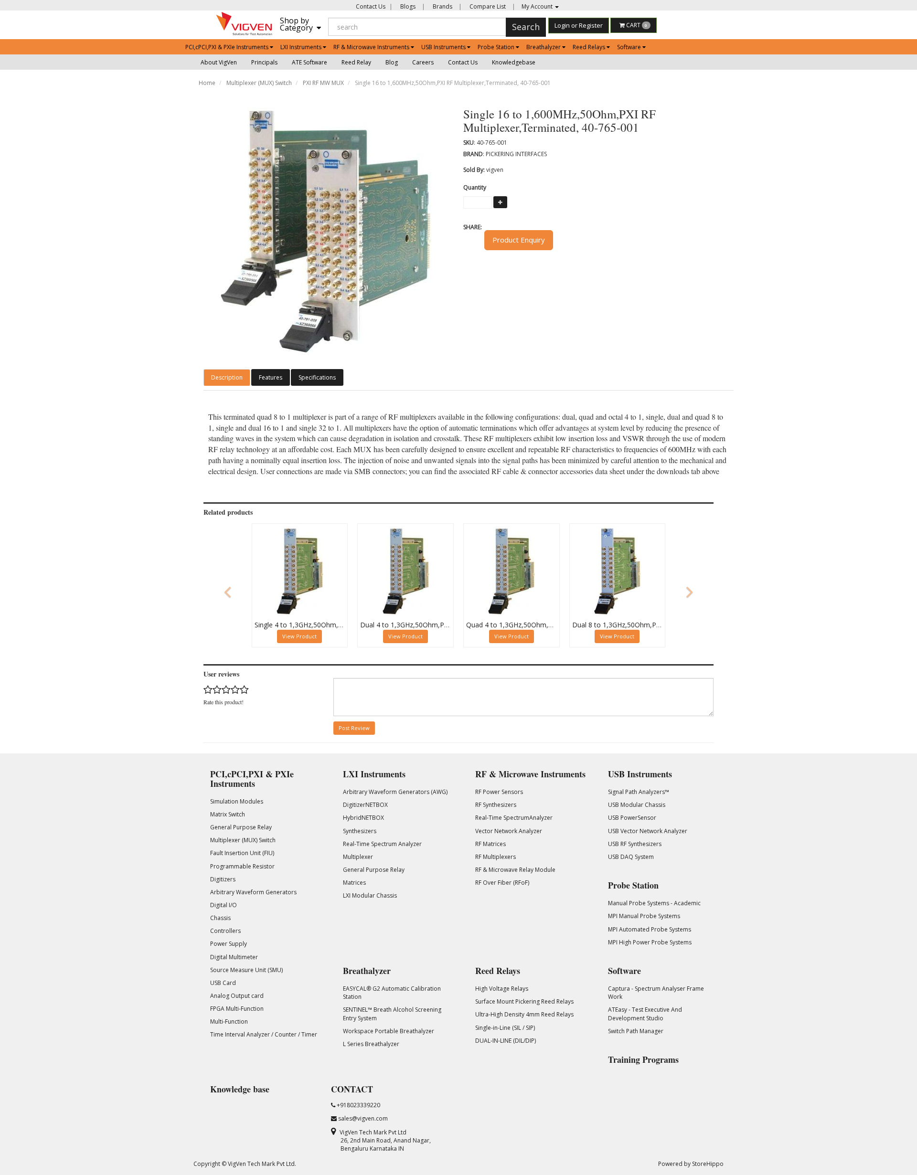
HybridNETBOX (363, 818)
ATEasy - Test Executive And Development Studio (645, 1014)
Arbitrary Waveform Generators (253, 892)
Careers (423, 62)
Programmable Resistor (242, 866)
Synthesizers (359, 831)
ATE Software (309, 62)
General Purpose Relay (241, 827)
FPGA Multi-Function (237, 1009)
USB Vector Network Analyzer (647, 831)
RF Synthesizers (495, 805)
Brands (441, 6)
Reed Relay (356, 62)
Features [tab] (270, 377)
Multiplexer (358, 857)
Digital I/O (223, 905)
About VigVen (219, 62)
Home (207, 83)
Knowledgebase (513, 62)
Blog (391, 62)
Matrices (354, 883)
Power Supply (228, 944)
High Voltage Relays (501, 988)
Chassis (220, 918)
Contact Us (370, 6)
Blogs (407, 6)
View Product (299, 636)
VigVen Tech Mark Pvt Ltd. (262, 1164)
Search (526, 26)
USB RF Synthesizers (634, 844)
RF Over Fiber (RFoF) (502, 883)
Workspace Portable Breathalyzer (388, 1031)
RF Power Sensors (499, 792)
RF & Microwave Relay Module (515, 870)
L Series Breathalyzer (371, 1044)
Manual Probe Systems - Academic (654, 903)
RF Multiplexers (495, 857)
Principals (264, 62)
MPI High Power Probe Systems (650, 942)
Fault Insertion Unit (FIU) (242, 853)
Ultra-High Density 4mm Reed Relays (524, 1014)
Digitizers (222, 879)
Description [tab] (227, 377)
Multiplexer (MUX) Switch (259, 83)
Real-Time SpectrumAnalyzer (514, 818)
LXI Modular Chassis (370, 895)
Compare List (487, 6)
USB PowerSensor (632, 818)
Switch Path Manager (635, 1031)
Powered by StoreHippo (691, 1164)
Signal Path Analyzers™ (638, 792)
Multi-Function (229, 1021)
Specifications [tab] (317, 377)
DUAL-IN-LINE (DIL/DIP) (505, 1041)
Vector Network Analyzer (508, 831)
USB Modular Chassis (636, 805)
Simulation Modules (236, 801)
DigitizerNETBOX (365, 805)
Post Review (354, 727)
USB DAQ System (631, 857)
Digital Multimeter (234, 957)
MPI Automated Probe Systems (649, 929)
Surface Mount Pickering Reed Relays (524, 1001)
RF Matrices (490, 844)
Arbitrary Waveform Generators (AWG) (395, 792)
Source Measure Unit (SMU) (246, 970)
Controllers (225, 931)
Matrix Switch (227, 814)
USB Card (223, 983)
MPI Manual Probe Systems (644, 916)
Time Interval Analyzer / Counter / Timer (263, 1034)
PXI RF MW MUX (323, 83)
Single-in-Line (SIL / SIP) (505, 1028)
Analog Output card (237, 996)
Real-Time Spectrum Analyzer (382, 844)
